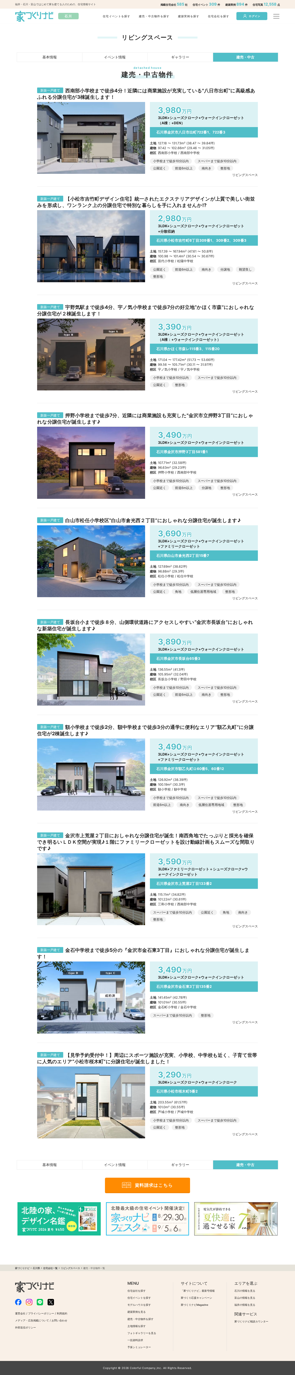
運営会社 (20, 1313)
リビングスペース (70, 1268)
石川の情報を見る (244, 1290)
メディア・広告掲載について (32, 1320)
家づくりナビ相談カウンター (251, 1321)
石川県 (36, 1268)
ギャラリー (180, 57)
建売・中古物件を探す (154, 16)
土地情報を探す (136, 1326)
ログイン (254, 16)
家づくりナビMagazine (194, 1304)
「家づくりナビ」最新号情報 (198, 1290)
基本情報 (49, 57)
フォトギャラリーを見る (141, 1333)
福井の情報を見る (244, 1304)
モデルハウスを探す (139, 1304)
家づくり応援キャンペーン (196, 1297)
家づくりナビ (22, 1268)
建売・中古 (245, 57)
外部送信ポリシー (25, 1327)
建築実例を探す (188, 16)
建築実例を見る (136, 1311)
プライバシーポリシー (41, 1313)
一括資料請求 (135, 1340)
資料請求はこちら (154, 1185)
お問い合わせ (59, 1320)
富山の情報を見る (244, 1297)
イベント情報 (115, 57)
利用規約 (62, 1313)
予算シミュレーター (139, 1347)
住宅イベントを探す (116, 16)
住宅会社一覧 (50, 1268)
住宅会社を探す (218, 16)
